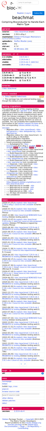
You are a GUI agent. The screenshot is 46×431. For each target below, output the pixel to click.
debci (4, 403)
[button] (3, 96)
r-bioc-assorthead (27, 130)
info (32, 186)
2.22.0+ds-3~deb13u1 (29, 62)
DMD (11, 39)
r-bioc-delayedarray (26, 131)
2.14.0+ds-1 (24, 59)
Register (20, 13)
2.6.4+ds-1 (24, 57)
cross (15, 386)
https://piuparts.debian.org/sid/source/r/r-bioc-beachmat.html (24, 183)
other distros (7, 398)
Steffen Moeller (20, 41)
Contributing (23, 428)
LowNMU (17, 39)
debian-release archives (28, 123)
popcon (5, 389)
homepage (6, 381)
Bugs (22, 426)
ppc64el (24, 148)
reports (24, 97)
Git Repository (33, 426)
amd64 (32, 146)
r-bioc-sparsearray (14, 162)
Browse (21, 49)
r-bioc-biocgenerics (15, 155)
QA (26, 49)
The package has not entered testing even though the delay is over (22, 100)
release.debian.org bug (28, 125)
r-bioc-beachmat (21, 32)
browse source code (10, 392)
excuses (5, 128)
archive (5, 39)
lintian (4, 384)
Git (15, 49)
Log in (28, 13)
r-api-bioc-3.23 (25, 111)
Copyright (30, 419)
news (5, 200)
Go (20, 8)
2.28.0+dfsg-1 (25, 65)
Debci (7, 96)
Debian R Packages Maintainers (27, 37)
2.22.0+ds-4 (19, 411)
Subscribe (38, 13)
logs (10, 386)
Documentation (11, 426)
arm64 (9, 148)
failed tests (21, 96)
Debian (5, 419)
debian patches (8, 401)
